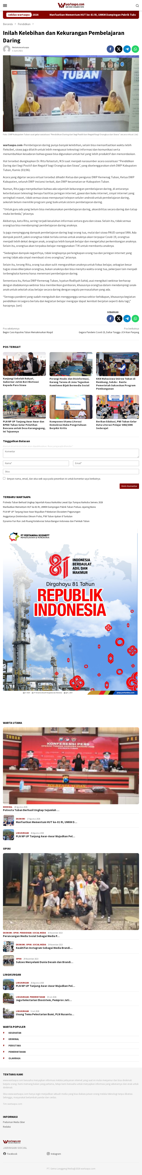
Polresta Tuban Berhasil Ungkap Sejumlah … (31, 810)
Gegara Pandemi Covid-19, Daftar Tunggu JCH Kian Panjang (109, 330)
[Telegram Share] (127, 49)
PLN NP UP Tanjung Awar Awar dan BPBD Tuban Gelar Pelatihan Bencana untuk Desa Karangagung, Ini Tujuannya (24, 426)
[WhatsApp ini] (135, 49)
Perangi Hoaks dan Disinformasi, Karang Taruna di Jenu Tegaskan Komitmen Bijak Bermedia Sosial (69, 382)
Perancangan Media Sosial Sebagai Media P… (31, 936)
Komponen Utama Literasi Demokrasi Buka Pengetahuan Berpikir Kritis (68, 425)
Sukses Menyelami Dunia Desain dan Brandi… (44, 962)
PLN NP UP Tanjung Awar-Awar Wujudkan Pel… (45, 836)
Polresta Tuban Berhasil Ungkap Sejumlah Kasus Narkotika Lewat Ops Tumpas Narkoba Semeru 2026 (53, 502)
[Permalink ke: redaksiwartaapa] (6, 48)
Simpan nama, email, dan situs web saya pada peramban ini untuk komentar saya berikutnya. (54, 478)
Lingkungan (22, 833)
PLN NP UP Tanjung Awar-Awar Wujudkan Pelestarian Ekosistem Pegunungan (41, 511)
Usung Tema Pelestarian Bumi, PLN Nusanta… (45, 1014)
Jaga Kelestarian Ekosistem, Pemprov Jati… (44, 1000)
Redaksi (7, 1126)
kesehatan (15, 1032)
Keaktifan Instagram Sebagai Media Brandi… (44, 948)
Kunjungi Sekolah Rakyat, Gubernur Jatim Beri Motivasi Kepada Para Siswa (21, 382)
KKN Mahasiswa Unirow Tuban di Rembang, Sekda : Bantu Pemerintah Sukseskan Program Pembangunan (116, 383)
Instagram (56, 1153)
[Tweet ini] (118, 49)
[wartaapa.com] (71, 5)
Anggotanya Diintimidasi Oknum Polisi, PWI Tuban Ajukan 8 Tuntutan (37, 516)
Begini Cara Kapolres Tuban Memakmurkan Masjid (28, 330)
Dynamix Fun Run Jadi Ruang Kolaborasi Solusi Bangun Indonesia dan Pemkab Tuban (46, 521)
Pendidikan (26, 933)
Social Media (39, 933)
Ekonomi (20, 819)
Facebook (12, 1153)
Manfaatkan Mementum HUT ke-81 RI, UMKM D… (46, 822)
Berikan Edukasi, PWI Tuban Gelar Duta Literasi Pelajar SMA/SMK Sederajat (116, 425)
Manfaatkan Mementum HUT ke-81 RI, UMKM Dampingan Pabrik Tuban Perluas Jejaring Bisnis (69, 14)
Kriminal (7, 807)
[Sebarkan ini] (110, 49)
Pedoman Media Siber (14, 1122)
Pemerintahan (37, 997)
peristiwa (15, 1045)
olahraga (14, 1058)
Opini (16, 933)
